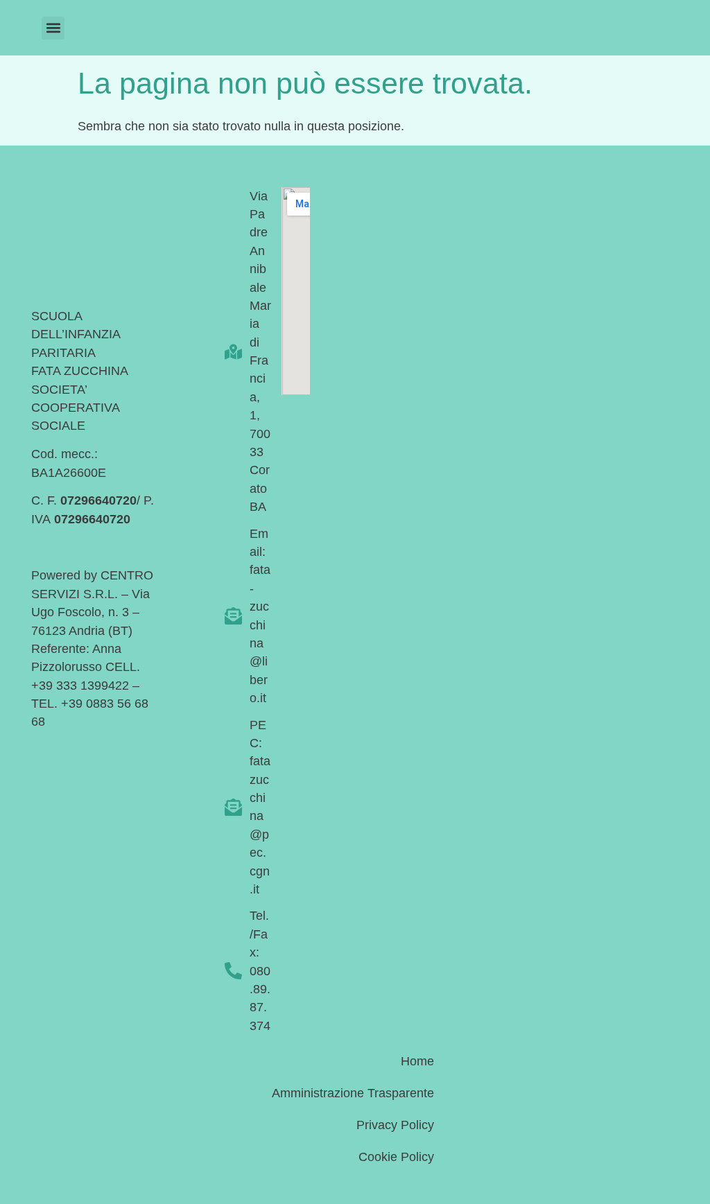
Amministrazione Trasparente (353, 1093)
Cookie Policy (396, 1157)
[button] (53, 28)
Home (417, 1061)
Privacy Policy (395, 1125)
